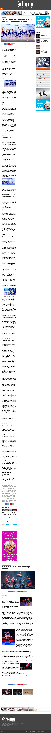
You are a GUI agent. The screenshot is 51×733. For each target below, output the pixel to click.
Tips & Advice (20, 8)
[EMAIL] (12, 43)
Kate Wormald (10, 492)
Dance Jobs (39, 85)
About (39, 731)
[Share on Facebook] (5, 43)
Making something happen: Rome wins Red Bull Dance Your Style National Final (6, 697)
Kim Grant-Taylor (9, 493)
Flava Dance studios (6, 490)
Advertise (32, 8)
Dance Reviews (28, 681)
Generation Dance (5, 491)
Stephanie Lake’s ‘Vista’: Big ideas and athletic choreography (17, 697)
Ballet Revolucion (16, 681)
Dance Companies (40, 84)
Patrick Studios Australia (8, 495)
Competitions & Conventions (43, 71)
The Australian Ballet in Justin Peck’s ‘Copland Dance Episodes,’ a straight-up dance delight (28, 697)
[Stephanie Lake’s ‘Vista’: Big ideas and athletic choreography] (17, 694)
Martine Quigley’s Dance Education (9, 494)
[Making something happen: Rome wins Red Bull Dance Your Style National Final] (7, 694)
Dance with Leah (11, 487)
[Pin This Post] (9, 43)
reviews (6, 681)
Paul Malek (12, 495)
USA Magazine (43, 8)
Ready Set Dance (10, 318)
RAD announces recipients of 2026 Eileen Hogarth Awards (4, 515)
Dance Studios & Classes (42, 72)
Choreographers (40, 82)
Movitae (14, 494)
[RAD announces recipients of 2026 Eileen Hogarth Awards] (4, 511)
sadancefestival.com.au (10, 476)
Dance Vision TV (5, 487)
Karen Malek (4, 492)
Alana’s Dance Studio (8, 485)
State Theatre (11, 681)
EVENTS (10, 8)
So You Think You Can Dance (8, 498)
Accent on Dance (11, 484)
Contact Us (26, 8)
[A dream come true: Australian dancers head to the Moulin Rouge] (14, 511)
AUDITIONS (5, 8)
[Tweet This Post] (7, 43)
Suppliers (39, 76)
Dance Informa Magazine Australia (31, 731)
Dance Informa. (12, 482)
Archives (47, 731)
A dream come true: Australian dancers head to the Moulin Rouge (14, 515)
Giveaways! (15, 8)
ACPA (3, 485)
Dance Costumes (40, 78)
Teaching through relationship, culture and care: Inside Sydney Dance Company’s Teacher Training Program (9, 517)
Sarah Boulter (9, 497)
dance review (22, 681)
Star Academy (7, 499)
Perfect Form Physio (9, 496)
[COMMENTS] (14, 43)
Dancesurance (9, 488)
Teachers (39, 80)
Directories (37, 8)
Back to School (40, 74)
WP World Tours (7, 501)
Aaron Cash (10, 681)
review (3, 681)
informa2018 (5, 55)
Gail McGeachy (13, 490)
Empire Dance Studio (12, 489)
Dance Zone (4, 488)
